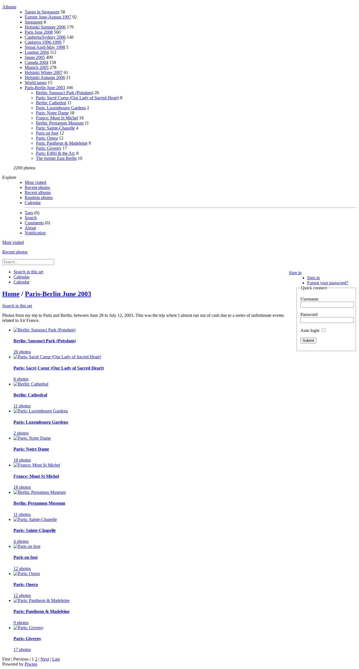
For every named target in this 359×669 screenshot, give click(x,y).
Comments (34, 222)
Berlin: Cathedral (51, 102)
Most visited (35, 182)
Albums (9, 6)
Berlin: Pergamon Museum (60, 123)
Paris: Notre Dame (52, 112)
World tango (36, 82)
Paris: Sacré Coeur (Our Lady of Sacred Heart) (77, 97)
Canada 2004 (36, 62)
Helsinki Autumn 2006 (45, 77)
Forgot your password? (327, 282)
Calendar (33, 202)
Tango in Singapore (42, 12)
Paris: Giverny (48, 148)
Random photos (39, 197)
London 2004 (37, 52)
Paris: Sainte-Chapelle (55, 128)
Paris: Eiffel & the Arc (55, 153)
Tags (29, 212)
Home (11, 293)
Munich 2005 (37, 67)
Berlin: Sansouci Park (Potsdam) (64, 92)
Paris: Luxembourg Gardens (61, 107)
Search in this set (17, 305)
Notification (35, 232)
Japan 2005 (35, 57)
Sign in (295, 272)
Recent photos (37, 187)
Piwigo (31, 664)
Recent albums (38, 192)
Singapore (34, 22)
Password (308, 314)
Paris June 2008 (39, 32)
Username (309, 299)
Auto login (310, 330)
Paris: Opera (47, 138)
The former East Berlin (56, 158)
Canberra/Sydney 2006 (45, 37)
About (30, 227)
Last (56, 659)
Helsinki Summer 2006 (45, 27)
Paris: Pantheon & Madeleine (62, 143)
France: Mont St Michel (57, 118)
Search (31, 217)
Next (44, 659)
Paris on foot (47, 133)
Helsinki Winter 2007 (44, 72)
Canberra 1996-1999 (43, 42)
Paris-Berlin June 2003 (45, 87)
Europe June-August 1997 (48, 17)
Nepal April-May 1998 (45, 47)
